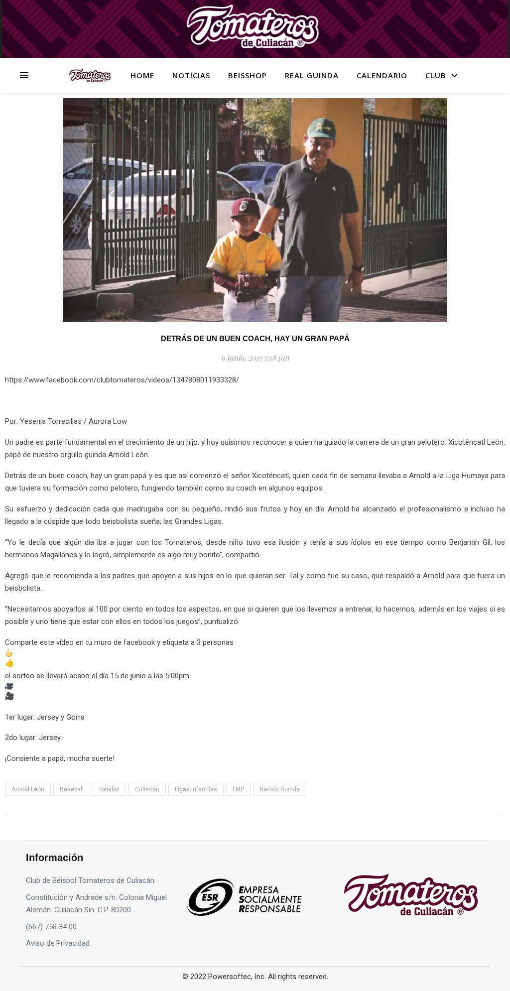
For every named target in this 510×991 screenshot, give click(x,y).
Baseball (72, 789)
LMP (238, 789)
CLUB (435, 75)
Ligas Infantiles (196, 789)
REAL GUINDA (312, 75)
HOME (142, 75)
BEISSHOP (247, 75)
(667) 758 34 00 (51, 926)
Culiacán (147, 789)
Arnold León (27, 789)
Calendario (382, 75)
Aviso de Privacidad (58, 943)
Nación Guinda (279, 789)
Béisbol (109, 789)
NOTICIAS (191, 75)
